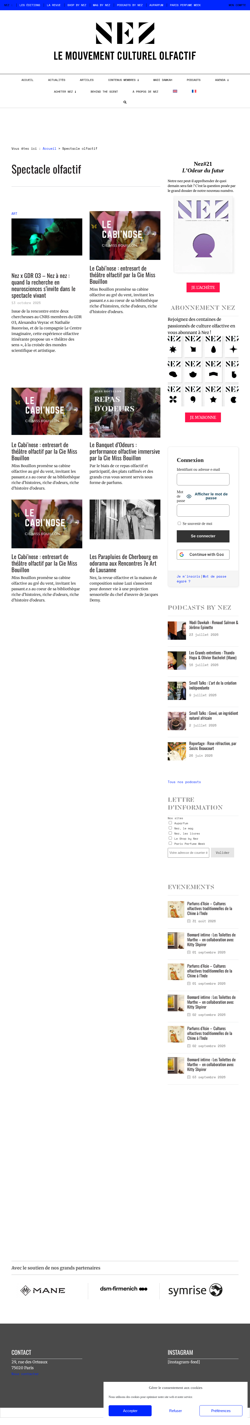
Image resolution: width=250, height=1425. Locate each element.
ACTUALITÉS (56, 80)
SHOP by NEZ (76, 5)
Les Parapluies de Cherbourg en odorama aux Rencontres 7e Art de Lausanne (124, 563)
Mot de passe (181, 496)
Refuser (175, 1411)
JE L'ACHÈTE (203, 287)
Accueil (49, 148)
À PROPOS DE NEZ (145, 91)
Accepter (130, 1411)
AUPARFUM (156, 5)
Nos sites (175, 818)
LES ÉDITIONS (30, 5)
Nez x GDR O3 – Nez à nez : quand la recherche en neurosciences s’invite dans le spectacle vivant (43, 285)
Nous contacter (25, 1373)
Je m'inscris (188, 576)
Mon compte (237, 5)
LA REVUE (54, 5)
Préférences (221, 1411)
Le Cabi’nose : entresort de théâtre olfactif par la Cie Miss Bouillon (122, 275)
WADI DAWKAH (162, 80)
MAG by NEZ (101, 5)
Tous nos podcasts (184, 781)
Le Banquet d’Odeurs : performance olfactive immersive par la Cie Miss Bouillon (125, 451)
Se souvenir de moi (197, 523)
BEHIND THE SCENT (104, 91)
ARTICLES (87, 80)
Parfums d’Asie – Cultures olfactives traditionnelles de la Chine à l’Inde (209, 908)
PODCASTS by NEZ (130, 5)
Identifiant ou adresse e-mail (198, 469)
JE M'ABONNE (203, 417)
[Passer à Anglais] (175, 91)
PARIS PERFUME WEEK (185, 5)
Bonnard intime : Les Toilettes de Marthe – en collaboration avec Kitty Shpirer (211, 939)
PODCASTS (193, 80)
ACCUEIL (27, 80)
